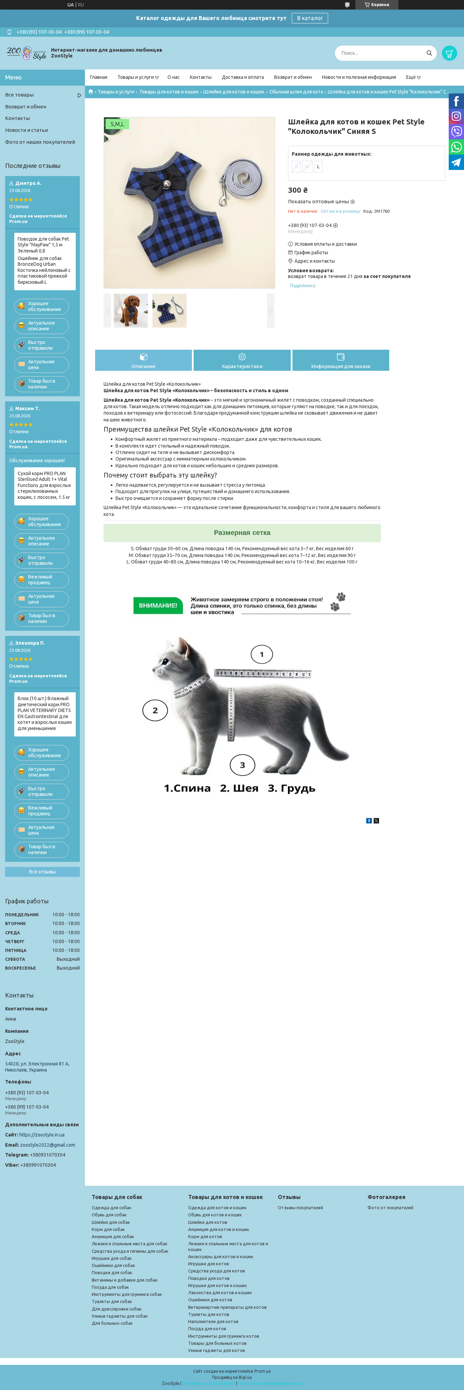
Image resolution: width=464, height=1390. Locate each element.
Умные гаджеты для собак (120, 1316)
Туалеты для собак (112, 1301)
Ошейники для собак (113, 1265)
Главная (98, 77)
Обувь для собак (109, 1214)
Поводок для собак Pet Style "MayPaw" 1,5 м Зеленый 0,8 (43, 245)
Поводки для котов (209, 1278)
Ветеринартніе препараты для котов (227, 1307)
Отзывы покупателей (300, 1207)
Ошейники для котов (210, 1299)
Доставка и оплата (243, 77)
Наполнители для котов (213, 1321)
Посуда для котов (207, 1328)
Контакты (201, 77)
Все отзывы (42, 871)
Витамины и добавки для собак (125, 1280)
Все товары (19, 95)
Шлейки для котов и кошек (233, 91)
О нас (173, 77)
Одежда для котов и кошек (217, 1207)
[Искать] (429, 53)
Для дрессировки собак (117, 1308)
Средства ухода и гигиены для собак (130, 1251)
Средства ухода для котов (216, 1270)
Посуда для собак (110, 1287)
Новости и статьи (26, 130)
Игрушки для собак (112, 1258)
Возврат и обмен (293, 77)
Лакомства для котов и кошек (220, 1292)
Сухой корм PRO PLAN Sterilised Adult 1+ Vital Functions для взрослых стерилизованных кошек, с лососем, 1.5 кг (44, 485)
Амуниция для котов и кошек (218, 1229)
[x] (376, 821)
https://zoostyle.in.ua (42, 1134)
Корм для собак (108, 1229)
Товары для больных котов (217, 1343)
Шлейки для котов (207, 1222)
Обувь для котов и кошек (215, 1214)
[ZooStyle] (27, 52)
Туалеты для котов (208, 1314)
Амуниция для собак (113, 1236)
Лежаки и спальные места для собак (129, 1243)
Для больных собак (112, 1323)
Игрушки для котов (208, 1263)
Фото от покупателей (390, 1207)
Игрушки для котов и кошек (217, 1285)
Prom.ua (262, 1371)
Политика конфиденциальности (270, 1383)
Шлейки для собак (111, 1222)
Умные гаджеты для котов (216, 1350)
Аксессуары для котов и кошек (220, 1256)
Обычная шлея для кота (296, 91)
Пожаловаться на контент (208, 1383)
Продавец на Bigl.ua (232, 1377)
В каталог (310, 18)
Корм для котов (205, 1236)
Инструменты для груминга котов (223, 1336)
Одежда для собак (111, 1207)
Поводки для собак (112, 1272)
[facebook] (369, 821)
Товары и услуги (136, 77)
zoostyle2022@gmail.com (47, 1145)
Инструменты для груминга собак (127, 1294)
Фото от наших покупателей (40, 142)
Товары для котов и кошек (169, 91)
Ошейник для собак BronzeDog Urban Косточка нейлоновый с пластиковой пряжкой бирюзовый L (44, 270)
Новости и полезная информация (359, 77)
